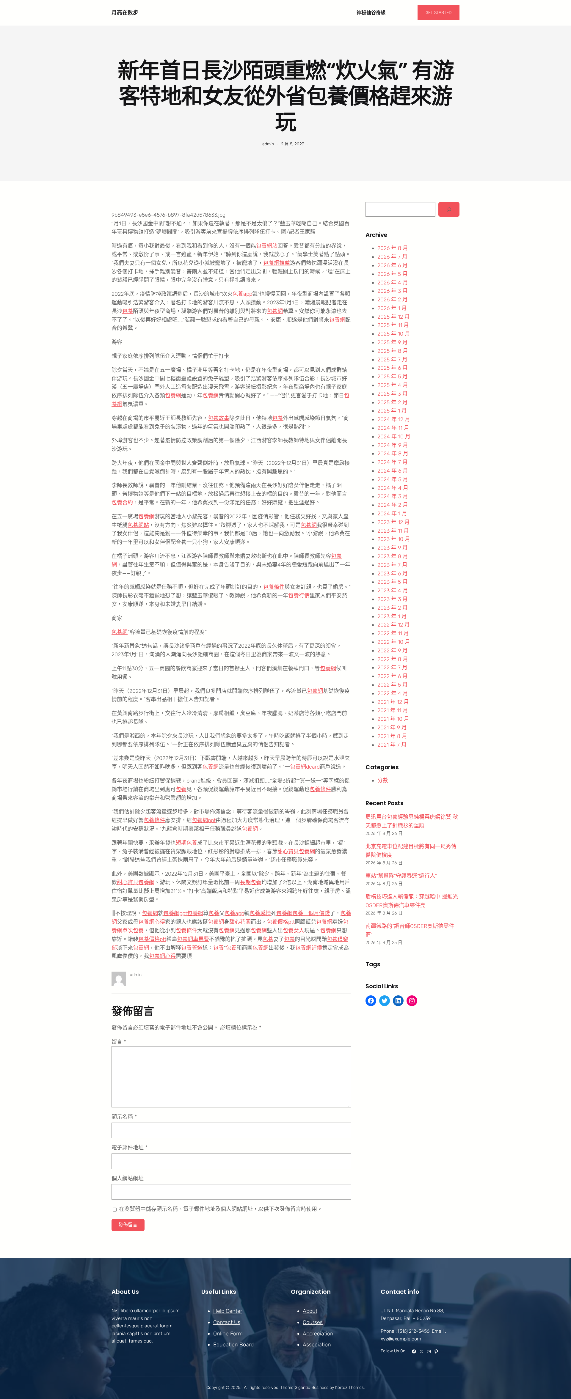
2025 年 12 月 (393, 317)
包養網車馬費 (193, 939)
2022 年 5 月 (392, 685)
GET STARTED (438, 12)
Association (317, 1344)
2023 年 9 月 (392, 548)
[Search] (448, 209)
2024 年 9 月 (392, 445)
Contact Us (226, 1322)
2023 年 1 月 (392, 616)
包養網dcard (305, 767)
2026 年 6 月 (392, 265)
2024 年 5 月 (392, 479)
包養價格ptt (281, 922)
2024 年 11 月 (393, 428)
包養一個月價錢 (311, 913)
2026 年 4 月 (392, 282)
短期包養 (186, 843)
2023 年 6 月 (392, 573)
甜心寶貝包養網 (296, 851)
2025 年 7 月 (392, 359)
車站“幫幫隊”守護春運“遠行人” (401, 876)
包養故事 (218, 418)
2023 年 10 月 (393, 539)
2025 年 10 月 (393, 334)
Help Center (227, 1311)
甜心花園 (240, 922)
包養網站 (266, 246)
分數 (382, 780)
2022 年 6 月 (392, 676)
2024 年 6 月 (392, 471)
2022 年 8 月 (392, 659)
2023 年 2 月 (392, 608)
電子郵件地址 (130, 1147)
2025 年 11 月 (393, 325)
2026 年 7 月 (392, 257)
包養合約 (122, 502)
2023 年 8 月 (392, 556)
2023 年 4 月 (392, 590)
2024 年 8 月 (392, 453)
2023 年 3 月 (392, 599)
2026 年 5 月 (392, 274)
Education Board (233, 1344)
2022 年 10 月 (393, 642)
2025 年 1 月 (392, 410)
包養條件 (274, 587)
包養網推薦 (276, 263)
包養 (127, 311)
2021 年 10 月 (393, 719)
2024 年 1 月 (392, 513)
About (310, 1311)
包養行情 (299, 595)
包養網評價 (308, 948)
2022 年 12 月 (393, 624)
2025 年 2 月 (392, 402)
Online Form (228, 1333)
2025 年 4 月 (392, 385)
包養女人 (293, 930)
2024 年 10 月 (393, 436)
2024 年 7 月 (392, 462)
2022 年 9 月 (392, 650)
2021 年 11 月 (392, 710)
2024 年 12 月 (393, 419)
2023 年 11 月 (393, 531)
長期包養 (250, 882)
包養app (242, 294)
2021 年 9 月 (392, 727)
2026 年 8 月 (392, 248)
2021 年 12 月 (393, 702)
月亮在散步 (125, 12)
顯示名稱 (124, 1117)
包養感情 (260, 913)
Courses (313, 1322)
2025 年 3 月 (392, 394)
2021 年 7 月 (392, 745)
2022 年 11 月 (393, 633)
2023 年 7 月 (392, 565)
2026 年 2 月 (392, 299)
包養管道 (192, 948)
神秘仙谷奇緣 (371, 12)
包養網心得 (151, 922)
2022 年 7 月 (392, 667)
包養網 (275, 311)
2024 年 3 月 (392, 496)
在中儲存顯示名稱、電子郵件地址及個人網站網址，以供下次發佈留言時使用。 (220, 1209)
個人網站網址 (128, 1178)
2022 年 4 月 (392, 693)
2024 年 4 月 (392, 488)
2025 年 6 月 (392, 368)
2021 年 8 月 (392, 736)
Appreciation (318, 1333)
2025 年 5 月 (392, 376)
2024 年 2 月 (392, 505)
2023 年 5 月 (392, 582)
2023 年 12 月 (393, 522)
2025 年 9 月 (392, 342)
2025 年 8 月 (392, 351)
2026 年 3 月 (392, 291)
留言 (119, 1041)
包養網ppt (204, 820)
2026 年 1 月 (392, 308)
